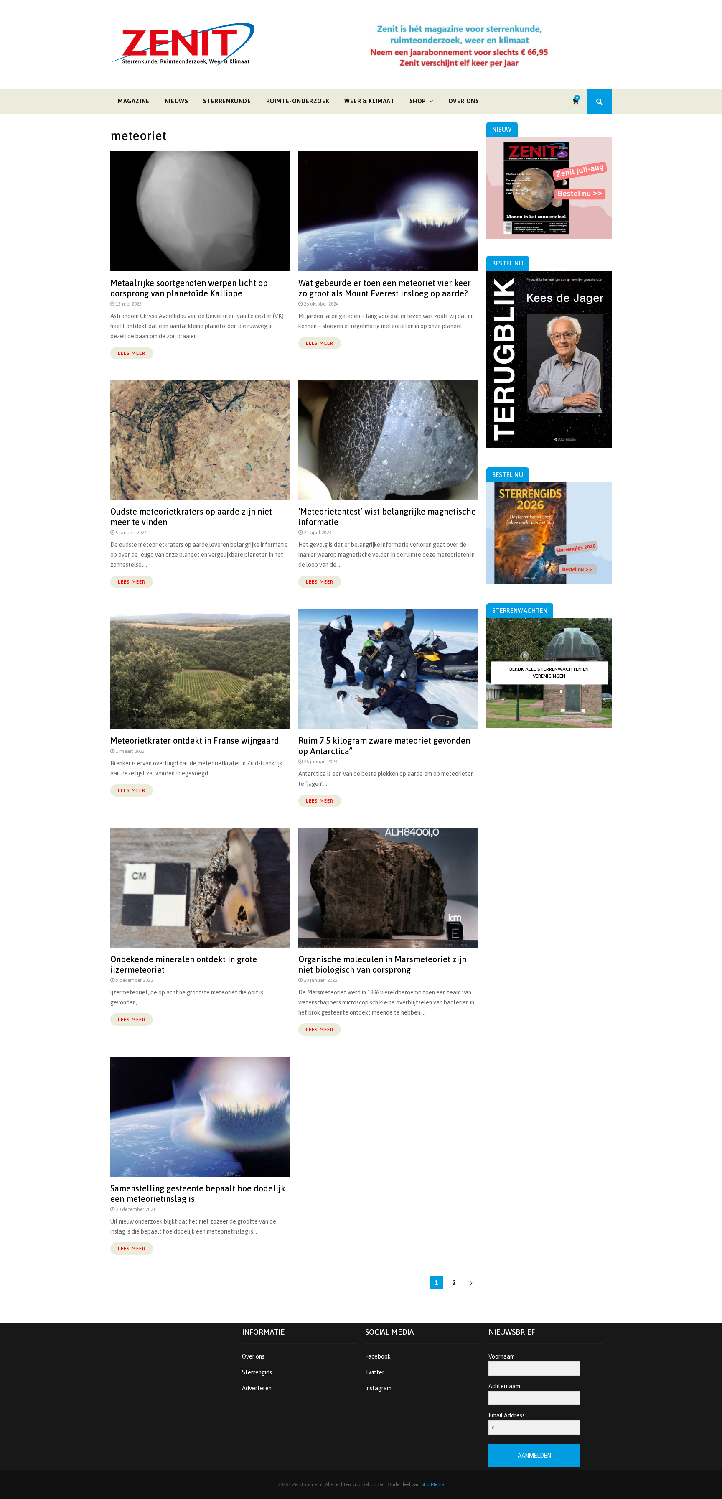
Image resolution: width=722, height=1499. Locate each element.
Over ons (463, 101)
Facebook (378, 1356)
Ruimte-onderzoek (298, 101)
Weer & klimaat (369, 101)
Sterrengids (257, 1372)
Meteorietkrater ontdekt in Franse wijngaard (194, 740)
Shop (417, 101)
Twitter (374, 1372)
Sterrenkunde (227, 101)
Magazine (134, 101)
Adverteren (257, 1388)
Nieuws (176, 101)
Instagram (378, 1388)
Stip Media (433, 1484)
